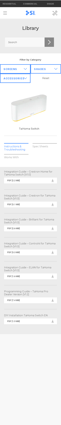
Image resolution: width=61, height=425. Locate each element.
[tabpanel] (30, 250)
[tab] (16, 148)
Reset (45, 78)
